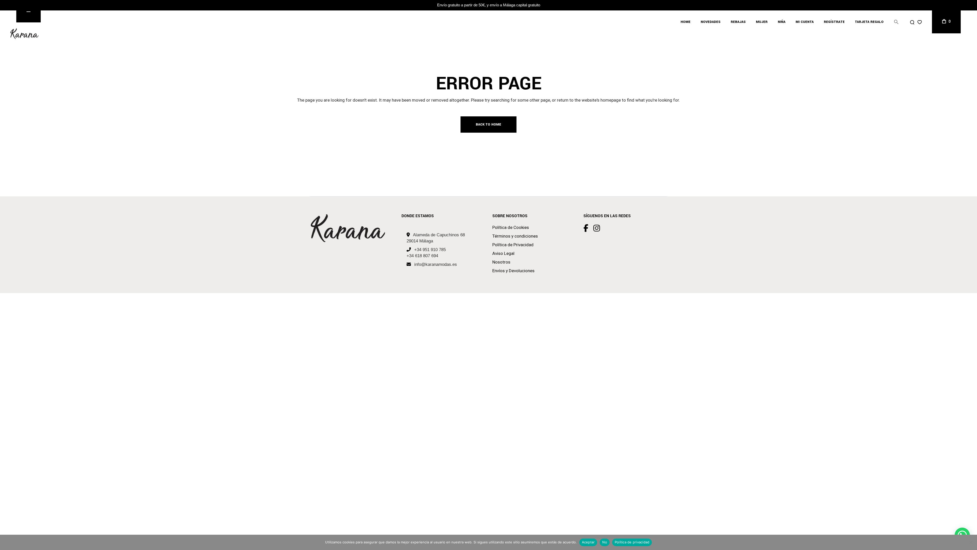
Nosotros (501, 262)
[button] (896, 21)
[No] (970, 542)
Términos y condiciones (515, 236)
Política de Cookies (510, 227)
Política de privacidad (632, 542)
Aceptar (588, 542)
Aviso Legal (503, 253)
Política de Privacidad (513, 244)
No (604, 542)
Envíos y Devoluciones (513, 270)
